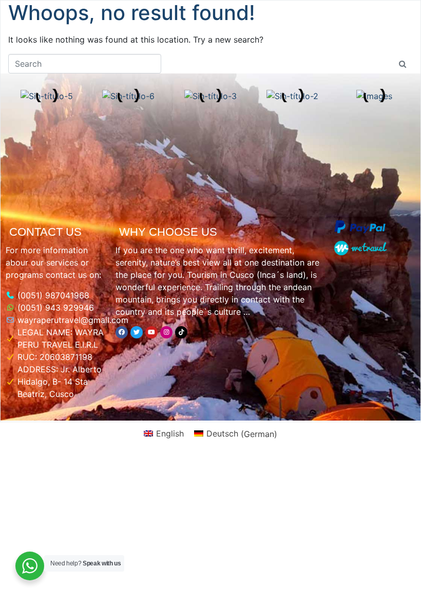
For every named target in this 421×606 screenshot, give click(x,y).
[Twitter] (136, 332)
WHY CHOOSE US (168, 231)
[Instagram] (166, 332)
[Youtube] (151, 332)
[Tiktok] (181, 332)
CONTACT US (45, 231)
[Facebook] (122, 332)
